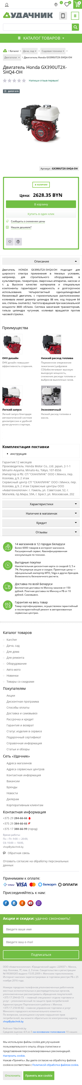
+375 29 (15, 818)
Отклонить (12, 1075)
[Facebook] (6, 903)
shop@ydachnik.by (13, 1021)
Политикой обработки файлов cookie (55, 1065)
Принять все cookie (38, 1075)
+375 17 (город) (20, 829)
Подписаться (41, 954)
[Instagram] (39, 903)
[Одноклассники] (22, 903)
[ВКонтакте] (14, 903)
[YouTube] (30, 903)
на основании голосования (49, 1032)
